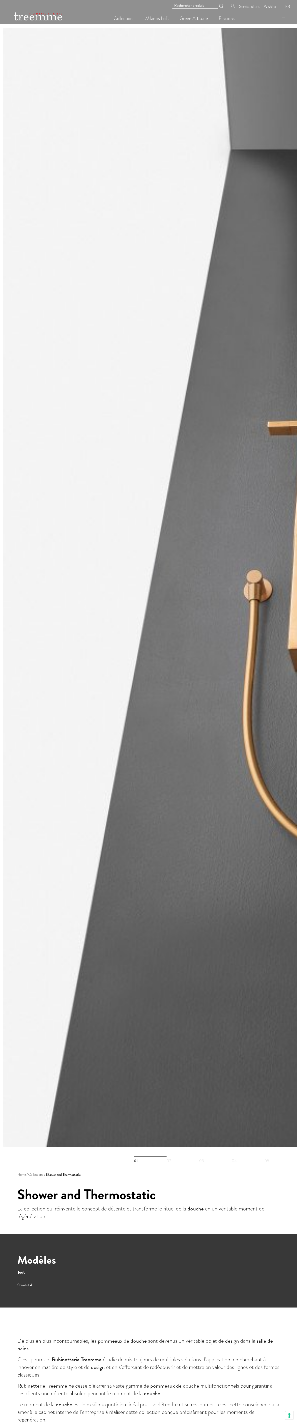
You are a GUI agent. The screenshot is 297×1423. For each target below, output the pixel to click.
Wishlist (270, 6)
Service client (249, 6)
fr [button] (287, 6)
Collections (35, 1174)
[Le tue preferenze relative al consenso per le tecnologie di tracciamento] (289, 1415)
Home (21, 1174)
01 (150, 1156)
